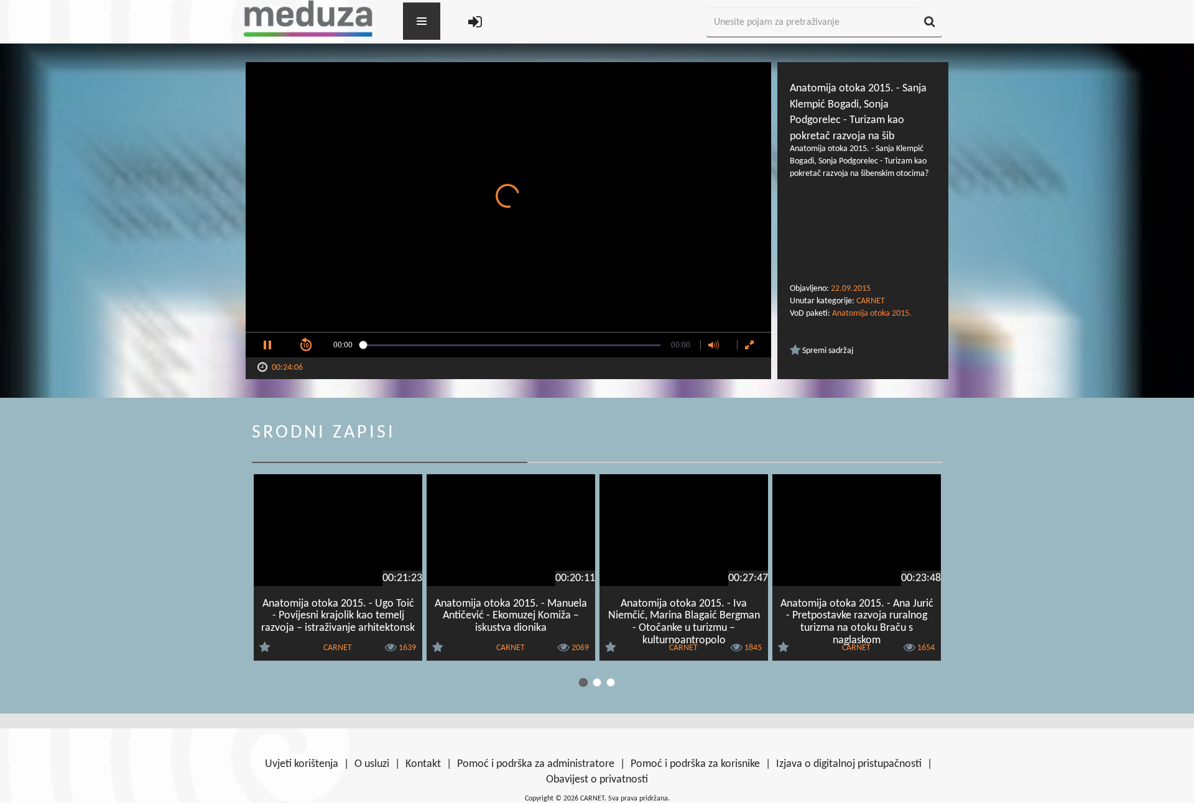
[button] (267, 345)
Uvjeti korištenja (301, 764)
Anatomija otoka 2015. (872, 313)
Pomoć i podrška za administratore (535, 764)
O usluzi (371, 764)
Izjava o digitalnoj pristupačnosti (849, 764)
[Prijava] (475, 22)
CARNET (870, 301)
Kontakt (423, 764)
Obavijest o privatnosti (597, 779)
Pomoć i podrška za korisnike (695, 764)
